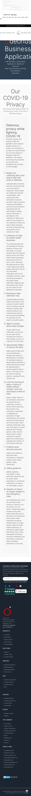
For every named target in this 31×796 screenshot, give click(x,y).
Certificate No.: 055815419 (9, 625)
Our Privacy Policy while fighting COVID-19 (15, 25)
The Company (7, 723)
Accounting (7, 634)
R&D (4, 17)
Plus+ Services (7, 672)
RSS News (24, 566)
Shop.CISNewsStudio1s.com (10, 757)
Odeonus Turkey (8, 726)
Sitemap (26, 792)
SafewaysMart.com (8, 760)
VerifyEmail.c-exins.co (9, 752)
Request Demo (15, 73)
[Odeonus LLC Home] (7, 611)
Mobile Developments (9, 669)
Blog (10, 17)
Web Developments (8, 667)
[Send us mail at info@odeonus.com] (20, 586)
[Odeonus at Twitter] (9, 586)
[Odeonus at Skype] (13, 586)
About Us (6, 742)
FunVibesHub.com (8, 767)
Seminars (6, 715)
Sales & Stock (7, 637)
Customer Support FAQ (9, 700)
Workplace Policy (8, 737)
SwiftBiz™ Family (8, 654)
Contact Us (7, 740)
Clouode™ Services (8, 656)
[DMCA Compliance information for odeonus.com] (10, 777)
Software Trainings (8, 713)
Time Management (8, 644)
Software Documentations (10, 679)
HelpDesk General (8, 684)
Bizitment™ (6, 652)
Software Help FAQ (8, 682)
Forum (6, 17)
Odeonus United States (9, 728)
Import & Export (8, 642)
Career (19, 17)
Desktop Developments (9, 664)
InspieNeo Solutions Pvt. (10, 730)
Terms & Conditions (10, 792)
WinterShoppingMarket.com (10, 762)
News (13, 17)
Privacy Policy (19, 792)
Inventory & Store (8, 639)
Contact (23, 17)
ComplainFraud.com (9, 750)
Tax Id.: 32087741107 (7, 627)
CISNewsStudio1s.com (9, 764)
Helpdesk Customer (9, 698)
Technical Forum (9, 566)
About (26, 17)
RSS (16, 17)
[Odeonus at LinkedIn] (6, 586)
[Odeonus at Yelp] (17, 586)
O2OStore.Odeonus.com (10, 755)
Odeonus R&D (7, 705)
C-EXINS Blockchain (8, 733)
